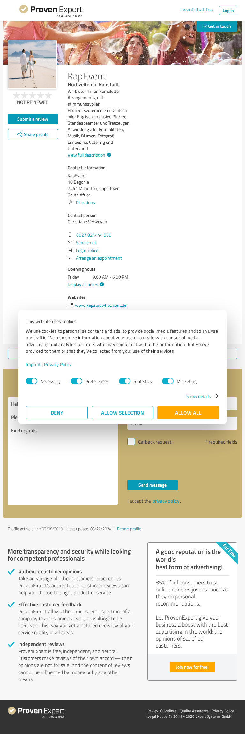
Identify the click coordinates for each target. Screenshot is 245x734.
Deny (57, 412)
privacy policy (165, 500)
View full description (86, 155)
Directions (85, 202)
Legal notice (87, 250)
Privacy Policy (58, 364)
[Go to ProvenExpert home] (50, 12)
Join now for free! (192, 667)
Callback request (154, 441)
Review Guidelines (162, 711)
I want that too (196, 9)
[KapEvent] (32, 64)
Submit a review (32, 119)
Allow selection (122, 412)
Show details (198, 396)
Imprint (33, 364)
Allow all (188, 412)
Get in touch (219, 26)
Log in (228, 10)
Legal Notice (157, 716)
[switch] (76, 381)
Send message (152, 485)
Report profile (129, 529)
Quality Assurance (194, 711)
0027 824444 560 (93, 235)
